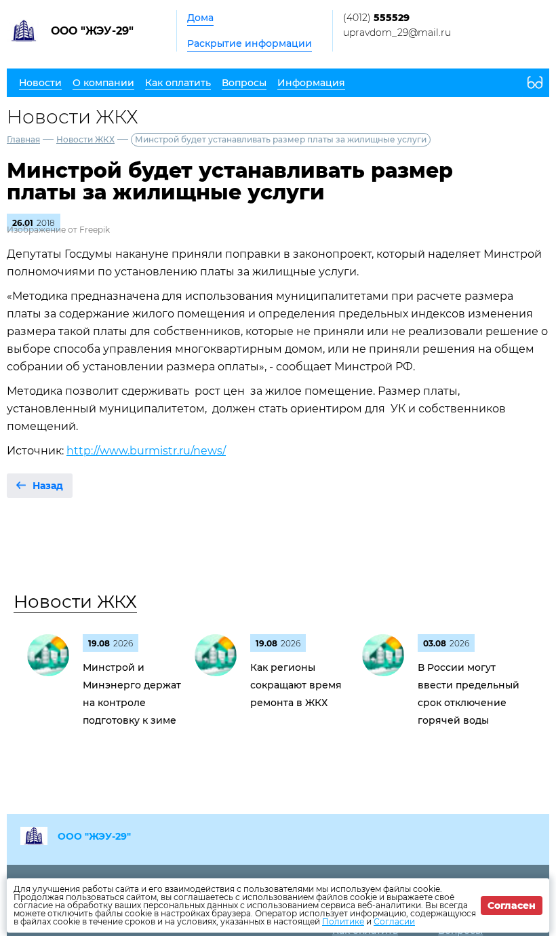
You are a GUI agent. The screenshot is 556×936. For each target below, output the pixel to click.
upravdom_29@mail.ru (397, 32)
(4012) (376, 18)
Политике (343, 921)
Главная (23, 139)
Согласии (394, 921)
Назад (48, 486)
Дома (200, 18)
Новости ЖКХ (85, 139)
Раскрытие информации (249, 43)
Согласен (512, 905)
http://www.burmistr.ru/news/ (146, 450)
